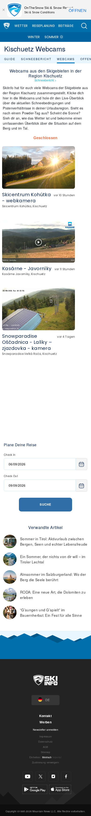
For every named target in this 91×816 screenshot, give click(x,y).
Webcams (66, 59)
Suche (45, 504)
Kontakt (45, 716)
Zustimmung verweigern (45, 762)
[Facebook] (66, 777)
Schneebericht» (45, 80)
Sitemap (45, 752)
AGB (45, 747)
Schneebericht (36, 59)
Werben (45, 722)
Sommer (52, 37)
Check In (10, 455)
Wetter (21, 25)
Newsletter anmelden (45, 729)
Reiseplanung (43, 25)
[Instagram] (53, 777)
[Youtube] (28, 777)
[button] (84, 26)
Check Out (11, 476)
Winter (34, 37)
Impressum (45, 736)
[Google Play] (34, 788)
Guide (9, 59)
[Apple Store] (60, 788)
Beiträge (66, 25)
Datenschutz (45, 741)
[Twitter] (40, 777)
